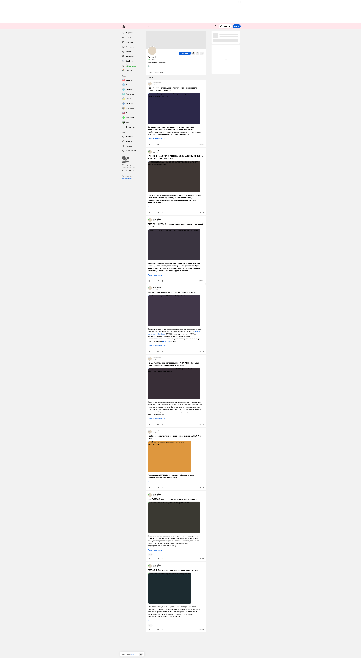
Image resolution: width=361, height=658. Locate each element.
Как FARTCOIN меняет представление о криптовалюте (172, 499)
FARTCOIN (166, 341)
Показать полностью (155, 139)
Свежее (150, 78)
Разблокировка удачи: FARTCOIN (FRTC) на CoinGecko (172, 292)
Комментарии (158, 72)
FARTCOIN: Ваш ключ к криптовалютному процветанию (173, 570)
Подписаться (184, 53)
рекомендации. (127, 178)
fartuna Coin (157, 83)
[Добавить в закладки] (153, 144)
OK (141, 654)
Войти (236, 26)
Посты (150, 72)
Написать (226, 26)
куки (132, 654)
